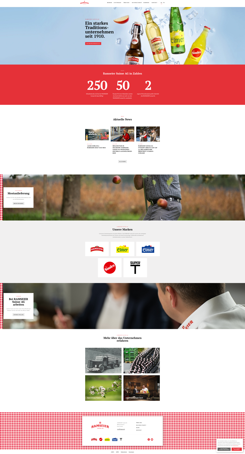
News (138, 427)
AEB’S (117, 452)
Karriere (146, 2)
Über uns (126, 2)
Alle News (122, 161)
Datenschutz (124, 452)
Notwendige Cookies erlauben (224, 449)
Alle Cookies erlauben (236, 449)
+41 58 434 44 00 (121, 429)
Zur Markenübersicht (93, 43)
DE (161, 2)
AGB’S (112, 452)
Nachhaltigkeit (137, 2)
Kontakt (154, 2)
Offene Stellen (18, 314)
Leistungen (117, 2)
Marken (109, 2)
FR (164, 2)
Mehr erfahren (18, 203)
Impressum (131, 452)
